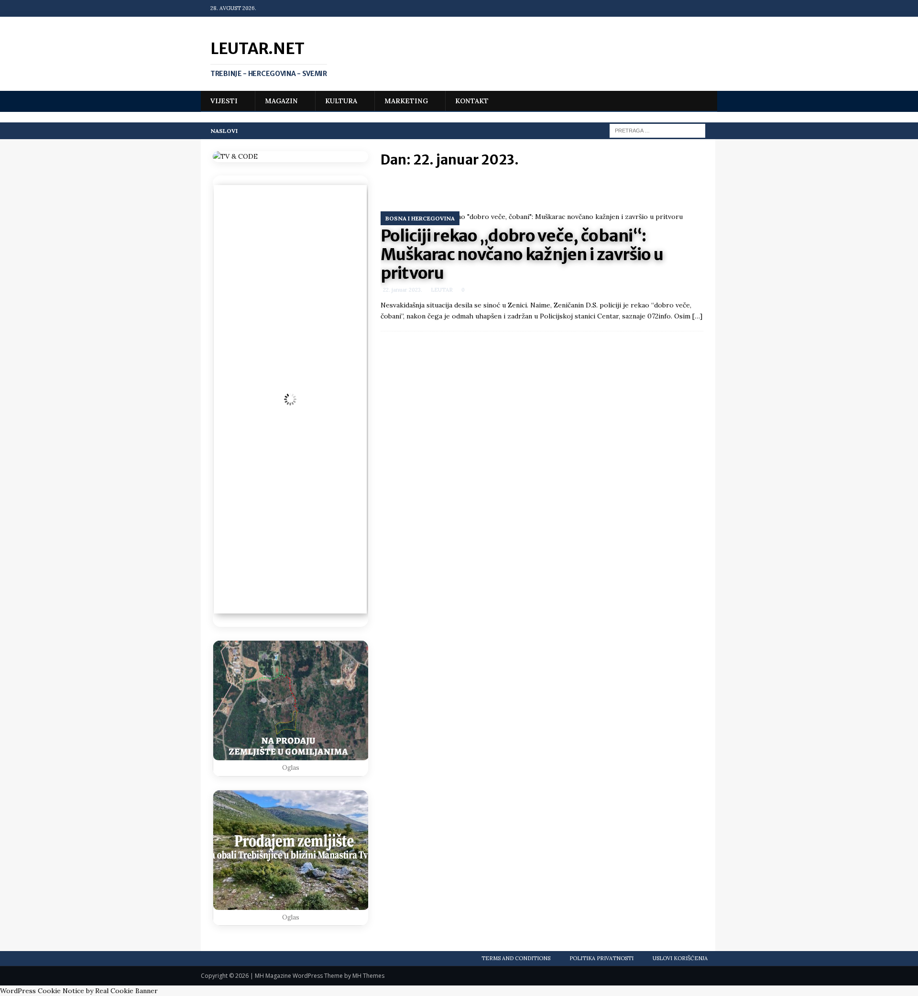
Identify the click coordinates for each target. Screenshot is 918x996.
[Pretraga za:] (657, 130)
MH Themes (368, 976)
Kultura (341, 101)
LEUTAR (442, 289)
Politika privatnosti (601, 958)
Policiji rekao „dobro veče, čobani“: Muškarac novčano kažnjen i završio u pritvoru (522, 254)
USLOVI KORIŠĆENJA (680, 958)
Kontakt (472, 101)
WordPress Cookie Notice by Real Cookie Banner (79, 990)
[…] (697, 316)
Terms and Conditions (515, 958)
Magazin (281, 101)
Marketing (406, 101)
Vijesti (224, 101)
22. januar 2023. (402, 289)
